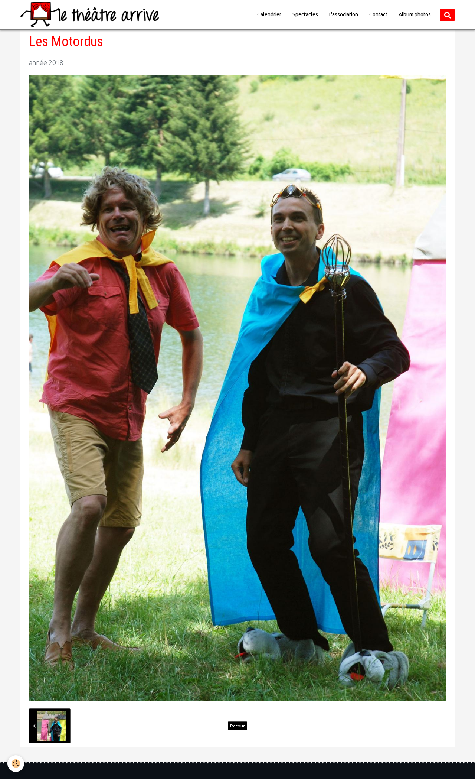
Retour (237, 725)
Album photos (415, 14)
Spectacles (305, 14)
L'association (343, 14)
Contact (378, 14)
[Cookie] (15, 763)
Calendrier (269, 14)
